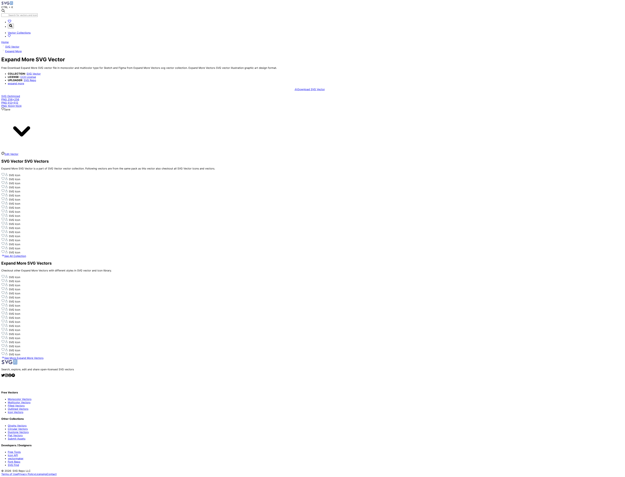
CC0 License (28, 77)
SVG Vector (34, 73)
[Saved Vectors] (9, 22)
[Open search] (11, 26)
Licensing (41, 474)
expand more (16, 83)
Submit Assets (16, 438)
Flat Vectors (15, 435)
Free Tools (14, 452)
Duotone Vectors (18, 432)
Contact (52, 474)
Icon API (13, 455)
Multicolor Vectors (19, 402)
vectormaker (15, 458)
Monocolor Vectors (19, 399)
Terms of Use (9, 474)
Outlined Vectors (18, 408)
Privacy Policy (26, 474)
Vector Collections (19, 32)
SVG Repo (30, 80)
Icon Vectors (15, 412)
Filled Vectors (16, 405)
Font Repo (14, 461)
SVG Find (13, 465)
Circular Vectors (18, 428)
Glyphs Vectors (17, 425)
